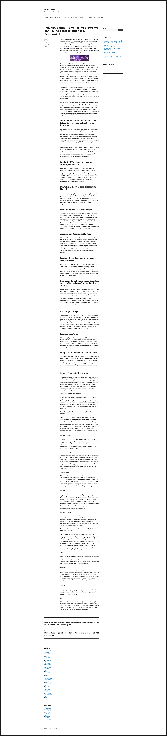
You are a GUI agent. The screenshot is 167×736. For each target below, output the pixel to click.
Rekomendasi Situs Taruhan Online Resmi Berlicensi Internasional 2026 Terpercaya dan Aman (113, 44)
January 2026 (48, 660)
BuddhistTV (49, 10)
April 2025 (47, 672)
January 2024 (48, 693)
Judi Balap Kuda (48, 17)
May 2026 (47, 655)
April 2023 (47, 698)
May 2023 (47, 697)
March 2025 (47, 674)
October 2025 (48, 664)
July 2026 (47, 652)
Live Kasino (81, 17)
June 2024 (47, 686)
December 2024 (48, 678)
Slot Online (89, 17)
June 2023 (47, 696)
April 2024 (47, 689)
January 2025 (48, 676)
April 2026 (47, 656)
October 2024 (48, 681)
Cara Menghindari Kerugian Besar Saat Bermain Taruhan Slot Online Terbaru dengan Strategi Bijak (112, 48)
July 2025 (47, 668)
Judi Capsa (66, 17)
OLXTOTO (55, 728)
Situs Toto (105, 75)
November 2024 (48, 679)
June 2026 (47, 653)
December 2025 (48, 661)
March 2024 (47, 690)
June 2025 (47, 670)
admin (45, 42)
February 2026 (48, 659)
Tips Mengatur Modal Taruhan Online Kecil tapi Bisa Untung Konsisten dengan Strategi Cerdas (113, 52)
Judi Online (74, 17)
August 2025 (48, 667)
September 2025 (48, 666)
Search (104, 28)
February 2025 (48, 675)
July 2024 (47, 685)
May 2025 (47, 671)
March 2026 (47, 657)
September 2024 (48, 682)
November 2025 (48, 663)
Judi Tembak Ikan (98, 17)
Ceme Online (58, 17)
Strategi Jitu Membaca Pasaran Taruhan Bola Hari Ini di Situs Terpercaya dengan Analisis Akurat (113, 56)
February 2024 (48, 692)
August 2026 (48, 650)
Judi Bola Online (48, 711)
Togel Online (48, 719)
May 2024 (47, 687)
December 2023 (48, 694)
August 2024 (48, 683)
